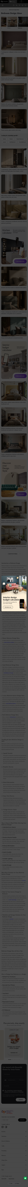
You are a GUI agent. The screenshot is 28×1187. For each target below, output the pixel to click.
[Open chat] (25, 1178)
